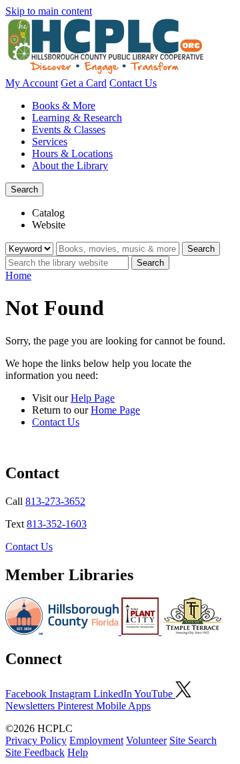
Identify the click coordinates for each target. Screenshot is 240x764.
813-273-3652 (55, 501)
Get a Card (84, 83)
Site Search (193, 740)
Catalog (48, 212)
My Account (31, 83)
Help (77, 752)
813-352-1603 (57, 524)
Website (48, 224)
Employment (96, 740)
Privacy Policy (36, 740)
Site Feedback (35, 752)
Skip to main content (48, 11)
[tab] (133, 213)
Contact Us (133, 83)
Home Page (115, 410)
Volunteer (146, 740)
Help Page (93, 398)
